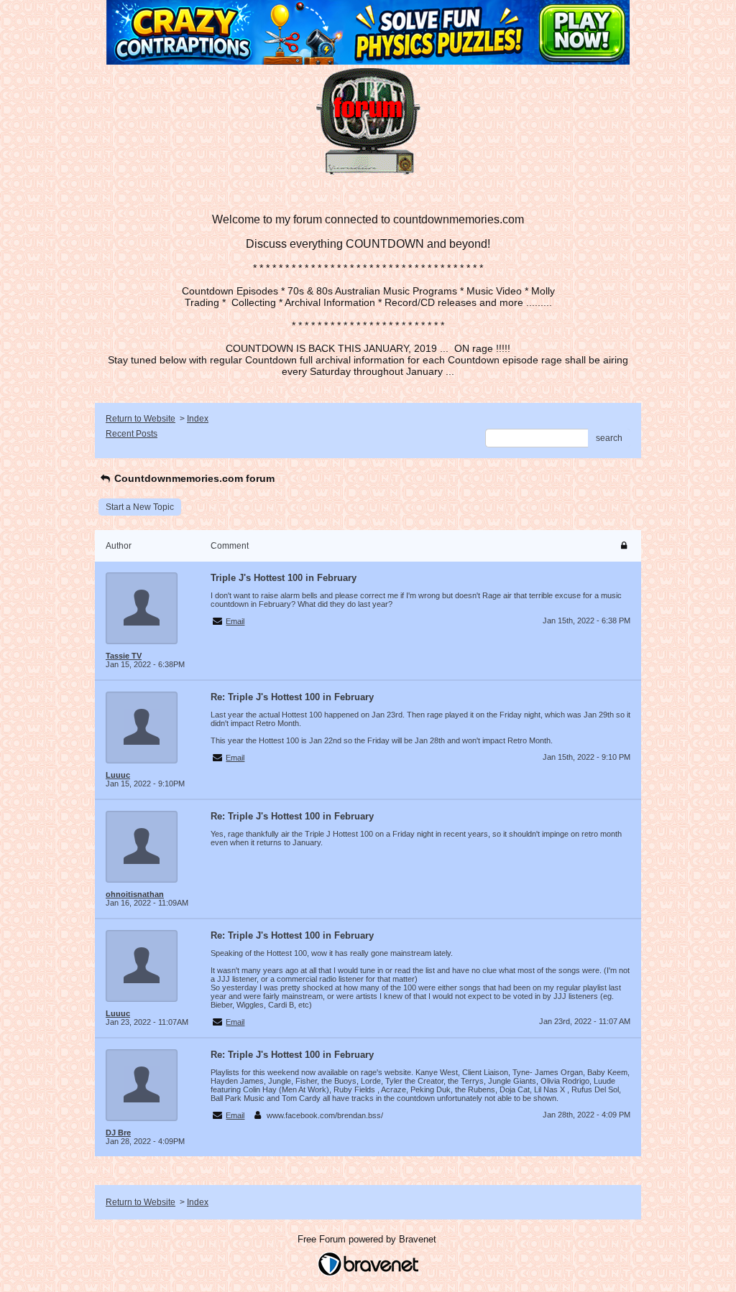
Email (235, 621)
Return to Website (140, 419)
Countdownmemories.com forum (193, 478)
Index (197, 419)
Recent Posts (131, 434)
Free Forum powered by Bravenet (368, 1239)
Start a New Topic (140, 507)
